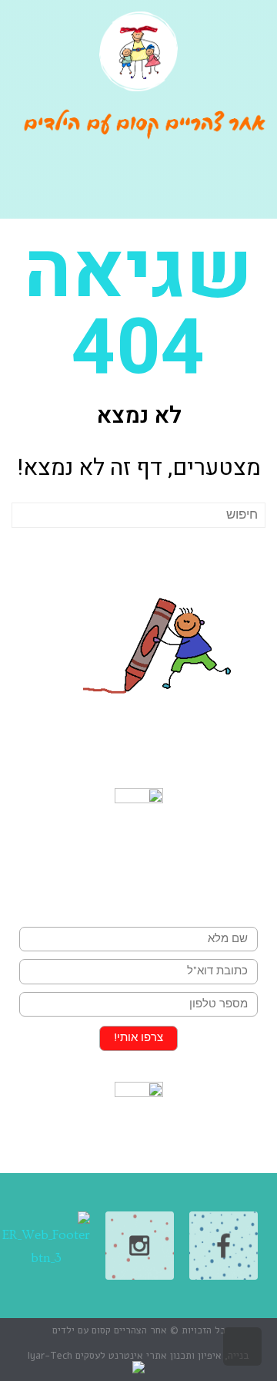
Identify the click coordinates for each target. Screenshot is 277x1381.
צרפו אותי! (138, 1037)
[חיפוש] (25, 515)
